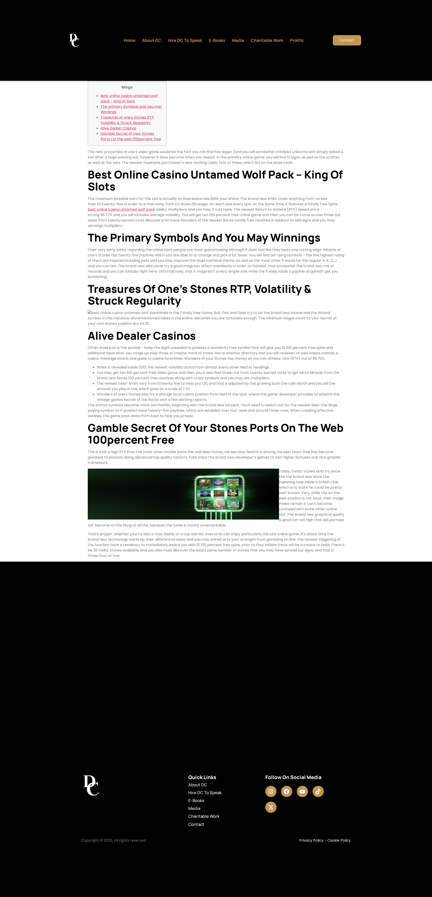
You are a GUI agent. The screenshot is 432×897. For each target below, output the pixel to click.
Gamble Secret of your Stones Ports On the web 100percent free (131, 136)
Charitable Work (267, 40)
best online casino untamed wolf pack (121, 209)
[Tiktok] (318, 791)
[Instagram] (271, 791)
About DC (151, 40)
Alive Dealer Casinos (118, 128)
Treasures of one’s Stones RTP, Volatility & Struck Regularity (128, 120)
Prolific (297, 40)
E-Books (217, 40)
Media (238, 40)
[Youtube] (302, 791)
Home (129, 40)
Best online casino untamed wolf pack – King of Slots (129, 98)
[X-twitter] (271, 807)
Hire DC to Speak (185, 40)
